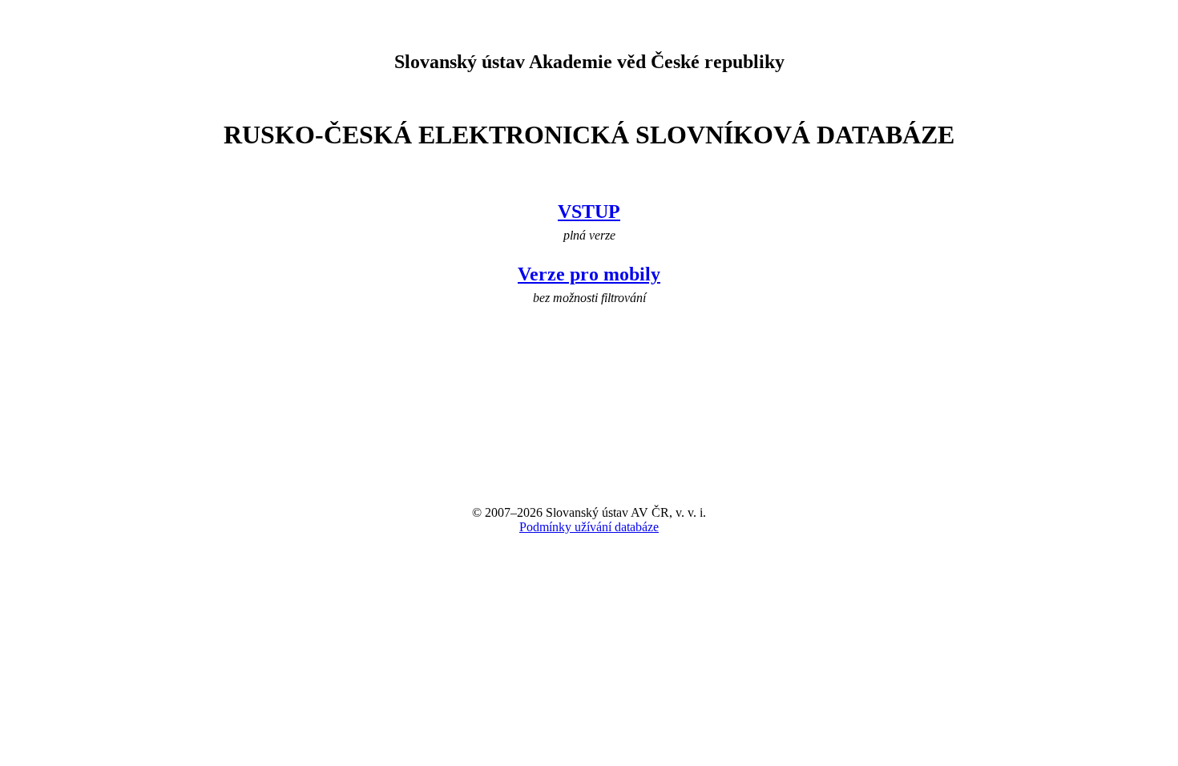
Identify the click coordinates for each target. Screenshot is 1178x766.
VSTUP (589, 211)
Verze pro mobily (589, 274)
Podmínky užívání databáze (589, 527)
